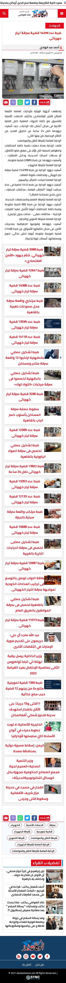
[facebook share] (34, 102)
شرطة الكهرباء (22, 831)
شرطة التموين (17, 838)
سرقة (52, 825)
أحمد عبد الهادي (50, 47)
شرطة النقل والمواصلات (44, 838)
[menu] (62, 13)
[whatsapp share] (20, 102)
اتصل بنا (26, 964)
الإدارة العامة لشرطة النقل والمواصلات (33, 851)
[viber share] (13, 102)
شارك (43, 102)
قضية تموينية (44, 831)
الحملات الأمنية (34, 825)
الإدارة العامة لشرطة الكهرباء (33, 844)
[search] (4, 13)
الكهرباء (15, 825)
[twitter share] (27, 102)
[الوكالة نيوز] (33, 945)
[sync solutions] (33, 979)
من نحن (39, 964)
